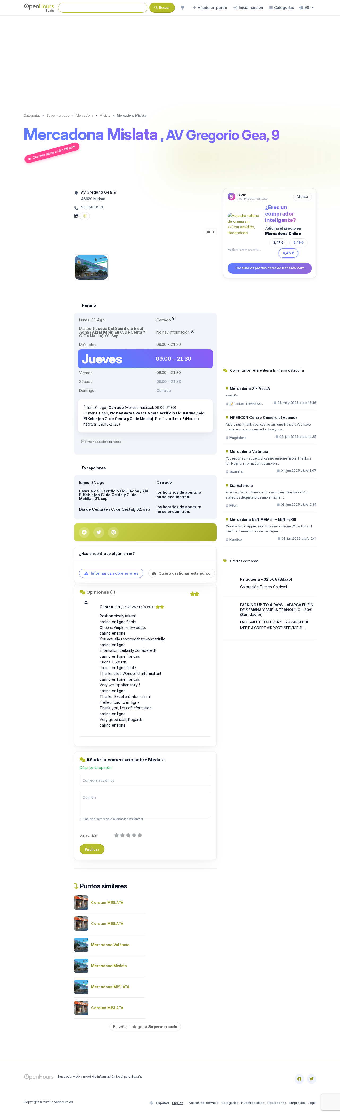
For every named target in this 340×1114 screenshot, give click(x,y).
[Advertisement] (170, 59)
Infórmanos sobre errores (101, 442)
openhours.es (62, 1102)
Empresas (297, 1103)
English (177, 1103)
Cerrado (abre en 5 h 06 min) (54, 152)
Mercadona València (110, 944)
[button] (306, 8)
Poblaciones (277, 1103)
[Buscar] (182, 8)
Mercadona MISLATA (110, 987)
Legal (312, 1103)
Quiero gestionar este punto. (184, 573)
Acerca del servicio (204, 1103)
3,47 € (278, 242)
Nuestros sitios (252, 1103)
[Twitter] (311, 1079)
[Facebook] (299, 1079)
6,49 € (298, 242)
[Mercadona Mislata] (91, 267)
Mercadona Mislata (109, 965)
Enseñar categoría (145, 1026)
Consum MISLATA (107, 902)
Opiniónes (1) (100, 592)
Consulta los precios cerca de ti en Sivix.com (269, 268)
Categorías (229, 1103)
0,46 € (288, 253)
